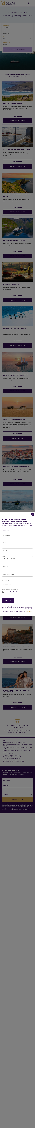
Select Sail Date (6, 581)
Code (4, 556)
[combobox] (16, 566)
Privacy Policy (29, 611)
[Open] (31, 566)
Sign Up (8, 600)
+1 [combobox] (4, 559)
